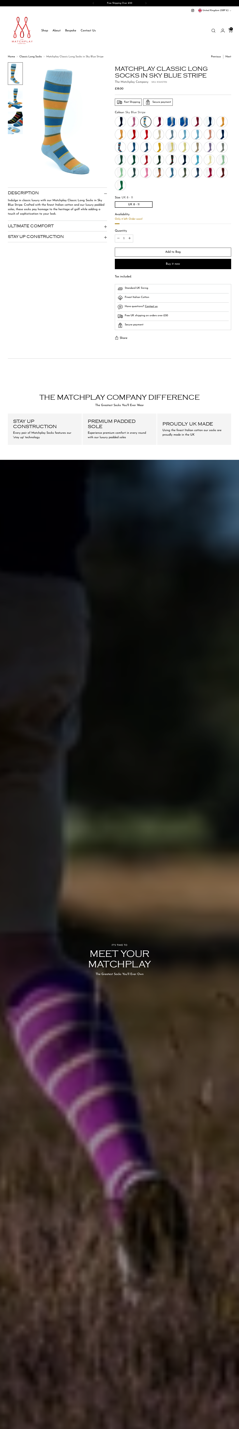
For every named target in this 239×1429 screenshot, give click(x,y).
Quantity (121, 230)
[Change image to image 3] (15, 123)
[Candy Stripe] (158, 172)
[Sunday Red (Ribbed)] (133, 134)
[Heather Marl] (209, 147)
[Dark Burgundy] (222, 172)
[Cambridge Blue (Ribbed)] (222, 159)
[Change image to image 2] (15, 98)
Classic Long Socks (30, 56)
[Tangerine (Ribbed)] (222, 121)
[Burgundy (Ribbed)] (196, 121)
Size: (124, 197)
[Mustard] (158, 147)
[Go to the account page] (221, 30)
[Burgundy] (158, 121)
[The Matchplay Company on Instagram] (192, 10)
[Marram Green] (133, 172)
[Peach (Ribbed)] (209, 134)
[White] (184, 121)
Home (11, 56)
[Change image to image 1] (15, 73)
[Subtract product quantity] (118, 238)
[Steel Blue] (171, 134)
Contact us (151, 306)
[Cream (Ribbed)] (209, 159)
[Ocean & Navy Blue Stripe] (171, 172)
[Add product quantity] (129, 238)
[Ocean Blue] (133, 147)
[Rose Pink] (145, 172)
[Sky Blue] (196, 134)
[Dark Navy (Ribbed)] (184, 159)
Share (123, 338)
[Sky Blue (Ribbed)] (184, 134)
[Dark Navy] (120, 121)
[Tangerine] (120, 134)
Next (228, 56)
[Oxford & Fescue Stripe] (196, 172)
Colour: (130, 112)
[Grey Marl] (222, 147)
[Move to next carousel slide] (228, 373)
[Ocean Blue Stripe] (120, 147)
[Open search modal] (213, 30)
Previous (216, 56)
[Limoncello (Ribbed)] (171, 147)
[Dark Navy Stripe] (171, 159)
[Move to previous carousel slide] (219, 373)
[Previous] (93, 3)
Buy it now (173, 263)
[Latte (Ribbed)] (196, 147)
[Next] (146, 3)
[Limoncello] (184, 147)
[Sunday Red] (145, 134)
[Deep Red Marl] (145, 159)
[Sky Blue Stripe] (145, 121)
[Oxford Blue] (222, 134)
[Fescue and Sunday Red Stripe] (184, 172)
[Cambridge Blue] (120, 172)
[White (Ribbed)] (171, 121)
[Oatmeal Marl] (158, 134)
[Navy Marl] (145, 147)
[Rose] (133, 121)
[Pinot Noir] (209, 172)
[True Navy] (209, 121)
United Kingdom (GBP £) (216, 10)
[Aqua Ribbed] (196, 159)
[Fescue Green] (133, 159)
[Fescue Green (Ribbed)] (120, 159)
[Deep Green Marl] (158, 159)
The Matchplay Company (131, 81)
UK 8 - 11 (133, 204)
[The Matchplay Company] (22, 30)
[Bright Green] (120, 185)
